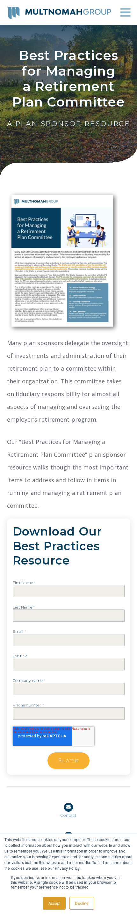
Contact (68, 815)
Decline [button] (82, 903)
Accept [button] (54, 903)
